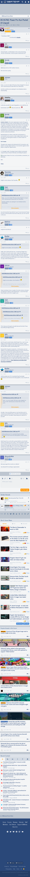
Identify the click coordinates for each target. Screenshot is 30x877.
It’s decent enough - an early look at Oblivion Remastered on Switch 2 (19, 607)
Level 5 (10, 239)
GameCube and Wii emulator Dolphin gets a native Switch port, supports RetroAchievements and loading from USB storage (13, 724)
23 (28, 621)
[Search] (22, 2)
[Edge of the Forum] (17, 759)
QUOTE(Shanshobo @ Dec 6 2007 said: (10, 244)
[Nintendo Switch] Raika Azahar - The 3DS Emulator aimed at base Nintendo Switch (16, 808)
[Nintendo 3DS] (1, 805)
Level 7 (10, 47)
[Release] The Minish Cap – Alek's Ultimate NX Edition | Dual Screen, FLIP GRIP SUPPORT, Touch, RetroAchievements (15, 775)
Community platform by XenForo (15, 872)
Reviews (15, 822)
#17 (28, 462)
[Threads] (7, 759)
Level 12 (12, 100)
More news (26, 623)
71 (28, 543)
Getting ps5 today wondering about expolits (14, 779)
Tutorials (21, 822)
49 (28, 655)
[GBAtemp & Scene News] (1, 763)
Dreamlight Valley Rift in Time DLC (11, 782)
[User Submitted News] (12, 759)
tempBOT (4, 25)
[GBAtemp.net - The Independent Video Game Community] (12, 2)
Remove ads (20, 863)
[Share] (27, 34)
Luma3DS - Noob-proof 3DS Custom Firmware (14, 804)
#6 (28, 120)
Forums (9, 822)
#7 (28, 177)
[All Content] (2, 759)
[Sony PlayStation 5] (1, 780)
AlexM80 (5, 788)
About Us (15, 827)
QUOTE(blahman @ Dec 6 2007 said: (10, 308)
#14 (28, 374)
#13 (28, 340)
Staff (26, 822)
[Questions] (22, 759)
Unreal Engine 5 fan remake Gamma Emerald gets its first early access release (19, 569)
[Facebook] (3, 875)
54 (28, 581)
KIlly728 (6, 508)
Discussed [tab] (25, 523)
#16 (28, 429)
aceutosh (5, 810)
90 (28, 601)
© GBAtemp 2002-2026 (23, 875)
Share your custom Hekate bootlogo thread (14, 770)
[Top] (21, 869)
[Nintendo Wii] (1, 787)
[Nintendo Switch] (1, 767)
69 (28, 573)
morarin (5, 783)
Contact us (6, 866)
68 (28, 636)
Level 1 (10, 175)
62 (28, 750)
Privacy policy (9, 869)
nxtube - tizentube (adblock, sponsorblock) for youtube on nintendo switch (14, 791)
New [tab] (5, 523)
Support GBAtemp (22, 824)
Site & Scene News (6, 520)
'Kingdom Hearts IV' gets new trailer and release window (18, 559)
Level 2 (10, 63)
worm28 (5, 771)
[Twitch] (10, 875)
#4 (28, 83)
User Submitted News (12, 501)
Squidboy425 (6, 797)
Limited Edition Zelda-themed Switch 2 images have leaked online (18, 597)
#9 (28, 227)
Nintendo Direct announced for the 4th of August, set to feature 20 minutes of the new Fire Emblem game (14, 745)
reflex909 (5, 768)
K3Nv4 (6, 501)
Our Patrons (12, 824)
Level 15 (13, 31)
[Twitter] (13, 875)
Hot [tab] (14, 523)
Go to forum (19, 623)
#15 (28, 391)
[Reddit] (7, 875)
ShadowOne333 (13, 602)
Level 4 (10, 337)
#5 (28, 103)
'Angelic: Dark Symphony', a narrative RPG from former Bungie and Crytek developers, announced (19, 617)
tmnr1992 (5, 805)
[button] (1, 2)
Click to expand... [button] (15, 208)
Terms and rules (22, 866)
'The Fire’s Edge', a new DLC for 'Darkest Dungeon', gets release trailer (18, 549)
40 (28, 611)
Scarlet (11, 544)
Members (5, 824)
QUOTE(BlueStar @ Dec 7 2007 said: (10, 273)
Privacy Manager (13, 866)
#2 (28, 49)
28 (28, 709)
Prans (11, 533)
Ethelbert (5, 763)
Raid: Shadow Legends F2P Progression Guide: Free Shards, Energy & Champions (19, 588)
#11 (28, 271)
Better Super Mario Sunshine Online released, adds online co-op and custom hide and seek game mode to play (15, 668)
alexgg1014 (5, 777)
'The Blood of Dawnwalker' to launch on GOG (18, 528)
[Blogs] (27, 759)
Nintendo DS (11, 508)
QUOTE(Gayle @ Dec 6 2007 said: (9, 394)
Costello (19, 581)
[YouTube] (17, 875)
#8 (28, 193)
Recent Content (5, 756)
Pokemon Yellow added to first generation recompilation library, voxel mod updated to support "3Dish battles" (14, 650)
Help (14, 869)
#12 (28, 305)
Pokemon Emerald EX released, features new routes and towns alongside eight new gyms (14, 704)
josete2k (5, 793)
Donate (12, 863)
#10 (28, 242)
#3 (28, 65)
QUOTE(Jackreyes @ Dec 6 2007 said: (10, 195)
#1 (28, 34)
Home (4, 822)
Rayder (18, 37)
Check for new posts (15, 473)
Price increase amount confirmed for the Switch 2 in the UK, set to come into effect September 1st (19, 538)
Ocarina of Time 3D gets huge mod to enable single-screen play (14, 632)
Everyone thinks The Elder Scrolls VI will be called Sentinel (19, 577)
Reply (28, 40)
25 (28, 563)
